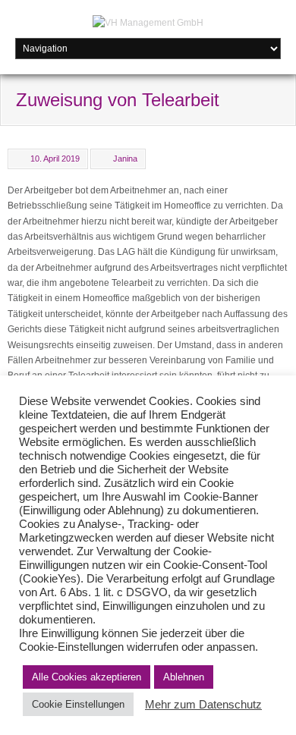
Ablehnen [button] (183, 677)
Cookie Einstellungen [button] (78, 704)
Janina (125, 158)
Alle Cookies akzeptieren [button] (86, 677)
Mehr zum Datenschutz (203, 705)
